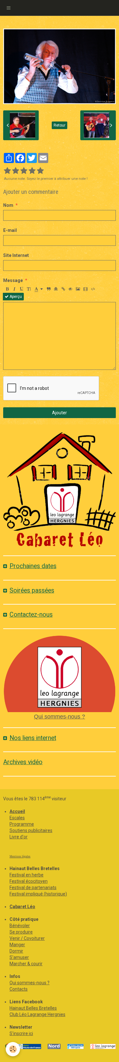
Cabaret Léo (22, 906)
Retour (59, 125)
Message (13, 280)
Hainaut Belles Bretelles (33, 1008)
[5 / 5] (40, 171)
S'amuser (19, 957)
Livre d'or (19, 836)
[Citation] (48, 289)
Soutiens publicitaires (31, 830)
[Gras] (7, 289)
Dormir (16, 951)
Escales (17, 817)
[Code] (93, 289)
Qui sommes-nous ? (59, 716)
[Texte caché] (70, 289)
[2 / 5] (15, 171)
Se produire (21, 931)
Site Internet (16, 255)
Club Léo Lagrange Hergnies (37, 1014)
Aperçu (15, 296)
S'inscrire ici (21, 1033)
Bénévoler (20, 925)
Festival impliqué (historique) (38, 893)
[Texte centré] (56, 289)
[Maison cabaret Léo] (59, 490)
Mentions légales (20, 856)
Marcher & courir (26, 963)
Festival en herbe (26, 874)
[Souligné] (21, 289)
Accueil (17, 811)
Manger (17, 944)
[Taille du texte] (29, 289)
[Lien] (63, 289)
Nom (8, 205)
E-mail (10, 230)
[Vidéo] (85, 289)
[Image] (78, 289)
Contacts (19, 989)
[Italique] (14, 289)
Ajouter (59, 412)
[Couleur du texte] (39, 289)
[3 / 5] (23, 171)
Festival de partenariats (33, 887)
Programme (22, 824)
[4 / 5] (32, 171)
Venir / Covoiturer (27, 938)
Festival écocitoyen (29, 881)
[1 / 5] (7, 171)
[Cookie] (13, 1049)
